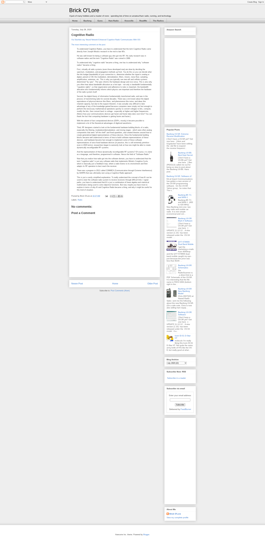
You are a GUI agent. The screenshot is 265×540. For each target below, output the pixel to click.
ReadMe (143, 21)
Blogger (146, 535)
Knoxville (129, 21)
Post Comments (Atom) (120, 291)
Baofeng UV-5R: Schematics (185, 266)
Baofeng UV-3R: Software (185, 313)
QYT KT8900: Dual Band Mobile (186, 243)
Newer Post (77, 283)
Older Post (152, 283)
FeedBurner (186, 409)
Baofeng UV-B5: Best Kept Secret (185, 154)
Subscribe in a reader (176, 378)
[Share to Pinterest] (121, 196)
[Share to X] (116, 196)
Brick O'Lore (84, 10)
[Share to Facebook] (119, 196)
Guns (100, 21)
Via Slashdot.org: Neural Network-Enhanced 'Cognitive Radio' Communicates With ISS (105, 40)
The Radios (158, 21)
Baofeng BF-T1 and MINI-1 (184, 196)
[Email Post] (106, 196)
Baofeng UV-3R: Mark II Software (185, 219)
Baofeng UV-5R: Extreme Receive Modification (178, 135)
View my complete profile (177, 517)
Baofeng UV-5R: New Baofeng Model (185, 291)
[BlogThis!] (113, 196)
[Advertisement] (178, 80)
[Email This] (111, 196)
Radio (80, 200)
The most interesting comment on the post (88, 45)
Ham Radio (113, 21)
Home (75, 21)
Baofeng (88, 21)
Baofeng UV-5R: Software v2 (179, 176)
